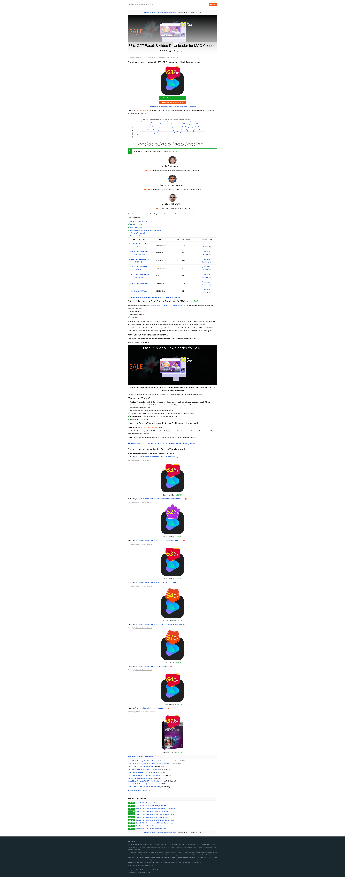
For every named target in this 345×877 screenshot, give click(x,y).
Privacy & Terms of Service (145, 865)
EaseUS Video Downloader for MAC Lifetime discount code (155, 814)
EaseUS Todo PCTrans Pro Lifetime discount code (144, 787)
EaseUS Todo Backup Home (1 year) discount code (144, 784)
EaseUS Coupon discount (144, 460)
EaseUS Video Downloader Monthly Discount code (156, 582)
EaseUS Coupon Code (135, 328)
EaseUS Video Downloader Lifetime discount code (152, 811)
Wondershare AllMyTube (139, 291)
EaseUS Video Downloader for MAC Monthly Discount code (159, 540)
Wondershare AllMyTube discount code (148, 826)
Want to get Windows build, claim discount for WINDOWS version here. (173, 106)
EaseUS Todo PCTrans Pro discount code (141, 766)
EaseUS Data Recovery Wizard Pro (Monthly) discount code (147, 781)
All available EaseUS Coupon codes (140, 756)
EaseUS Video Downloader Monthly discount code (152, 806)
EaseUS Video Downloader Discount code (152, 666)
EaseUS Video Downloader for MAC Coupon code (155, 457)
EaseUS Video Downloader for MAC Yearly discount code (154, 823)
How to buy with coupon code (139, 236)
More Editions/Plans (136, 227)
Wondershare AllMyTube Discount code (151, 708)
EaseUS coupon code (172, 57)
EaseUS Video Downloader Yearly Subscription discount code (156, 808)
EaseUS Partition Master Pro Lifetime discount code (144, 775)
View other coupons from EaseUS (140, 790)
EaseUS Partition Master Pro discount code (141, 772)
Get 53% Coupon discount (138, 221)
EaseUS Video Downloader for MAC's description (146, 230)
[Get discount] (206, 247)
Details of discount (136, 224)
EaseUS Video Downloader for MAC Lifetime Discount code (159, 624)
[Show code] (206, 244)
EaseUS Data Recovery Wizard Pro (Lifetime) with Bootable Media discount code (153, 761)
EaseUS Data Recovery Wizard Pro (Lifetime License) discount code (149, 764)
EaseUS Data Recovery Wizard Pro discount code (144, 769)
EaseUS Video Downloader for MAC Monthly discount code (155, 820)
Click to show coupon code (173, 98)
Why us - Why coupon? (137, 233)
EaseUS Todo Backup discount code (139, 778)
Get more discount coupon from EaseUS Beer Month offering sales (163, 443)
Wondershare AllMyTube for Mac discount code (151, 828)
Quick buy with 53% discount (173, 102)
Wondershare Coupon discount (145, 711)
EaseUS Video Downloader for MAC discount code (152, 817)
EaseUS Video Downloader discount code (149, 803)
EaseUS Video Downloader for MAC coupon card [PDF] (168, 305)
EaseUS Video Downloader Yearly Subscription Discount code (160, 499)
